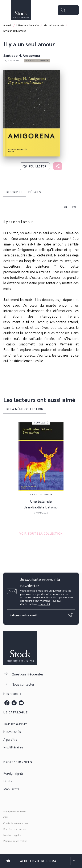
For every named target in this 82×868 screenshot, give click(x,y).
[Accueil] (21, 10)
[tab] (14, 192)
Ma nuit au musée (54, 25)
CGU (5, 817)
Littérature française (27, 25)
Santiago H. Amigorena (21, 55)
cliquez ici (44, 604)
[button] (37, 60)
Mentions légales (12, 835)
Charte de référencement (16, 823)
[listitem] (7, 702)
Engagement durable (14, 811)
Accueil (7, 25)
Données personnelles (14, 829)
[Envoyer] (70, 615)
